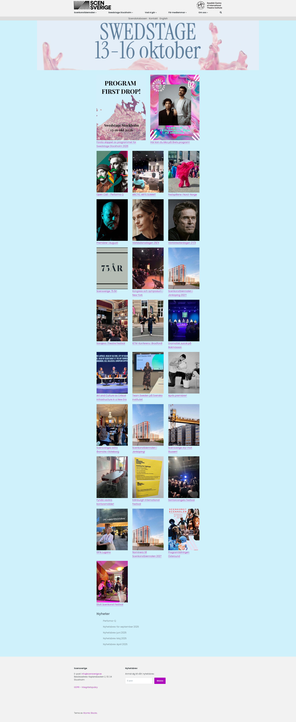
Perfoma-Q (109, 620)
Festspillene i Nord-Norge (182, 194)
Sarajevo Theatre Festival (111, 343)
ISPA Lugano (104, 552)
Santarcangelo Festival (181, 500)
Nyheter (103, 614)
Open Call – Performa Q (110, 194)
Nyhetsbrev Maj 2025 (114, 638)
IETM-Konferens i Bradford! (147, 343)
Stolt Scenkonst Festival (110, 604)
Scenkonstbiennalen (84, 12)
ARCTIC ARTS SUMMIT (144, 194)
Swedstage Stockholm (119, 12)
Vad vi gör (150, 12)
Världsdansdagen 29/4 (145, 242)
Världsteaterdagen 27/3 (182, 242)
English (164, 18)
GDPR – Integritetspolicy (86, 687)
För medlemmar (176, 12)
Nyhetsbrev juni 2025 (114, 632)
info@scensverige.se (92, 673)
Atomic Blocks (90, 713)
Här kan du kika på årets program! (170, 142)
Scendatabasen (137, 18)
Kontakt (153, 18)
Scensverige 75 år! (107, 291)
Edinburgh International (146, 500)
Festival (136, 504)
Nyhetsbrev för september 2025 (121, 626)
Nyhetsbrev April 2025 (115, 644)
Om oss (202, 12)
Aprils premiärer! (177, 395)
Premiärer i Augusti (107, 242)
